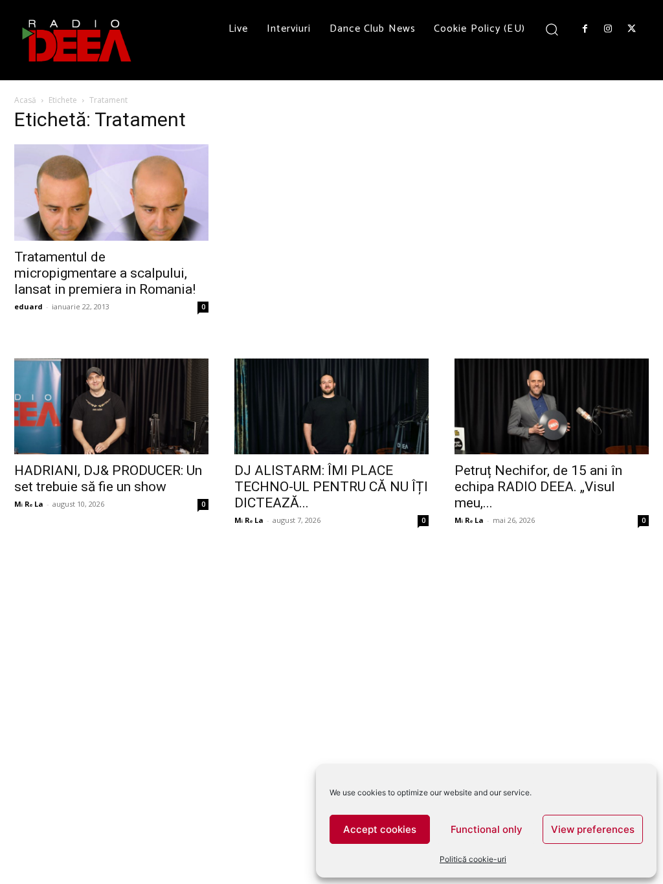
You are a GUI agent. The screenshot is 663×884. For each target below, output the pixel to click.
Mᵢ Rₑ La (28, 504)
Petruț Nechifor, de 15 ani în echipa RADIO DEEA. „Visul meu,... (538, 487)
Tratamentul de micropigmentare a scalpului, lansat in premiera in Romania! (105, 273)
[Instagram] (608, 29)
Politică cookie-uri (473, 859)
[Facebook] (584, 29)
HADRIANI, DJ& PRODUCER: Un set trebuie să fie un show (108, 478)
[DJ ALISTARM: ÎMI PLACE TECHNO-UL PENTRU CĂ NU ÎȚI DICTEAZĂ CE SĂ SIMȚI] (331, 406)
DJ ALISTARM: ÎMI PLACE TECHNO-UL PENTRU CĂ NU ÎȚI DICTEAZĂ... (331, 487)
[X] (632, 29)
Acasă (25, 99)
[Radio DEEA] (77, 40)
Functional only (487, 829)
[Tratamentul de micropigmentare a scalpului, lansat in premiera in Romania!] (111, 192)
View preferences (593, 829)
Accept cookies (379, 829)
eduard (28, 306)
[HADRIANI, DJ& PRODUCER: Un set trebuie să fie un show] (111, 406)
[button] (552, 29)
